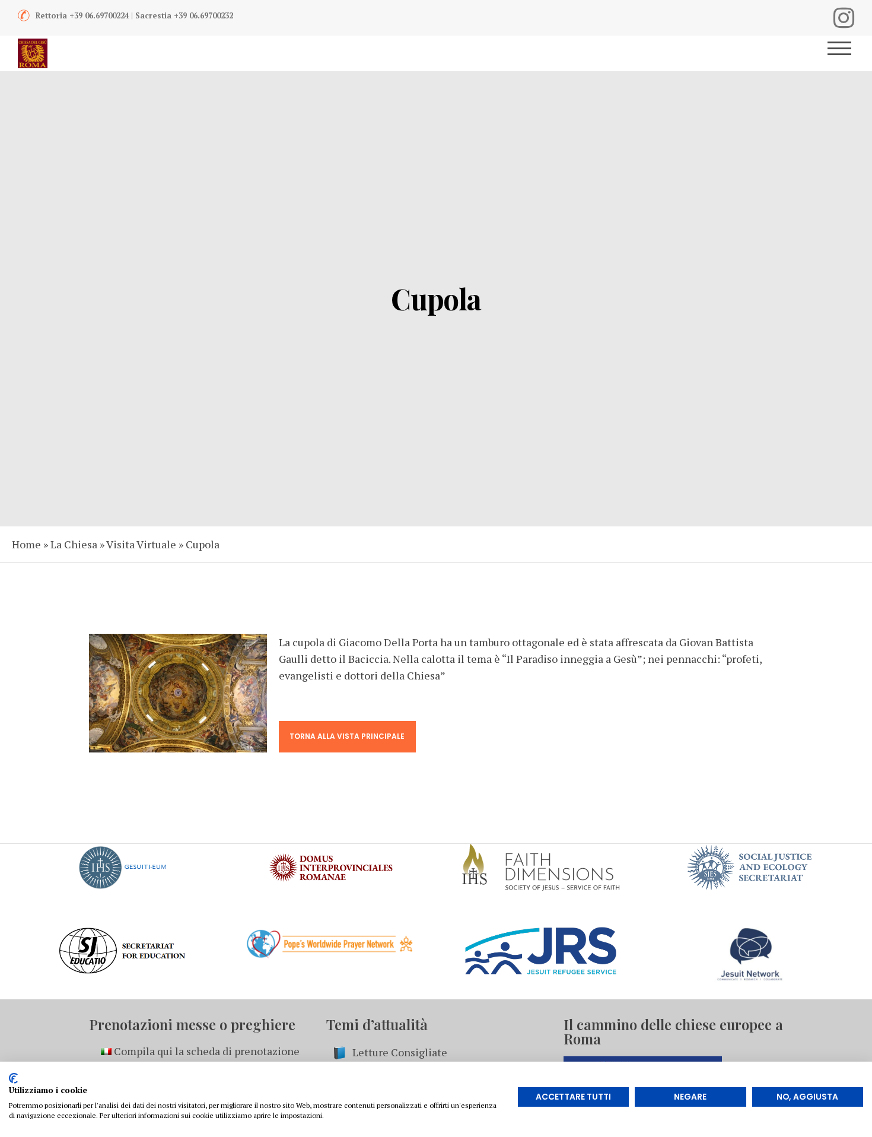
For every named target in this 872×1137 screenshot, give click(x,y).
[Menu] (843, 53)
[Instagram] (843, 18)
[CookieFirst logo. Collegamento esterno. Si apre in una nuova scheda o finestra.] (13, 1078)
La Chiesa (73, 544)
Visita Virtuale (141, 544)
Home (26, 544)
